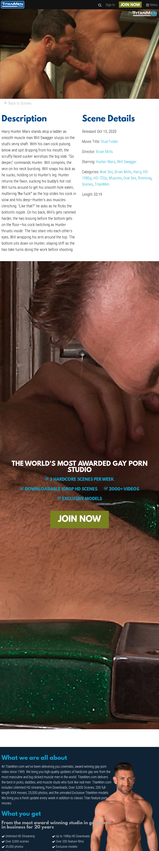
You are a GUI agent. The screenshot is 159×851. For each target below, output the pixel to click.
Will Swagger (127, 161)
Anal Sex (106, 172)
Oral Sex (130, 178)
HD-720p (100, 178)
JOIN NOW (130, 5)
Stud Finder (109, 141)
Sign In (110, 5)
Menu (153, 5)
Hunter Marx (105, 161)
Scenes (87, 184)
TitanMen (102, 184)
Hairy (137, 172)
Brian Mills (104, 151)
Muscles (115, 178)
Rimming (144, 178)
